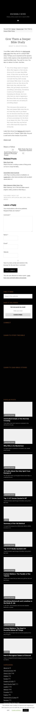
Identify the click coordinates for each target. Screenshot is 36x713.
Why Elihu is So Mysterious (14, 446)
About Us (6, 668)
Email (6, 243)
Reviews (6, 700)
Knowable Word (18, 14)
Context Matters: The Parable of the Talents (17, 575)
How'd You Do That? (9, 684)
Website (6, 252)
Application (15, 197)
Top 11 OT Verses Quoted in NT (15, 498)
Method (6, 520)
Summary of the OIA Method (14, 523)
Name (6, 235)
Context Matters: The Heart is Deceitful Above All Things (15, 629)
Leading (6, 687)
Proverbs (7, 652)
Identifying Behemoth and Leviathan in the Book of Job (18, 602)
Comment (7, 215)
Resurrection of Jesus (10, 697)
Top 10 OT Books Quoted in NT (15, 549)
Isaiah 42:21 (7, 177)
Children (6, 676)
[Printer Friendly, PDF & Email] (6, 144)
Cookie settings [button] (16, 710)
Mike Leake (23, 197)
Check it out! (7, 140)
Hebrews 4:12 (21, 131)
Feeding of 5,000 (8, 681)
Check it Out (15, 195)
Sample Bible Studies (9, 415)
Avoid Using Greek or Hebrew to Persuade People (11, 153)
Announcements (8, 671)
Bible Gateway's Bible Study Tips (13, 185)
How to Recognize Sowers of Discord (17, 655)
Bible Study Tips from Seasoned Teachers (25, 149)
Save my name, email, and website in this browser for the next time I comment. (16, 264)
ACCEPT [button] (26, 710)
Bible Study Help (8, 162)
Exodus (6, 679)
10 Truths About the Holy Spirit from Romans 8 (17, 472)
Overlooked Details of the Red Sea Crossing (16, 420)
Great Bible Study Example (11, 173)
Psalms (6, 695)
